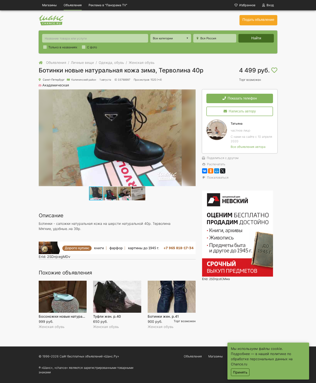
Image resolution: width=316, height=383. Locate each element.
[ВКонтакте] (204, 170)
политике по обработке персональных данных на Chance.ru (262, 359)
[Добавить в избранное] (274, 70)
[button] (110, 193)
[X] (222, 170)
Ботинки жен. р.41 (163, 316)
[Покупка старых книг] (117, 247)
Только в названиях (62, 47)
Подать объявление (258, 19)
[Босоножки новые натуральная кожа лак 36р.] (63, 297)
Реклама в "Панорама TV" (108, 5)
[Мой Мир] (216, 170)
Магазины (49, 5)
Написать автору (242, 111)
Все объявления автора (248, 147)
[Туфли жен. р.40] (117, 297)
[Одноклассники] (210, 170)
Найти (256, 38)
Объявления (73, 5)
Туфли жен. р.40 (107, 316)
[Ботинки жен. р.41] (172, 297)
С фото (92, 47)
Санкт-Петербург (53, 79)
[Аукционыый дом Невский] (237, 233)
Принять (240, 372)
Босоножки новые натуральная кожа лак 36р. (78, 316)
